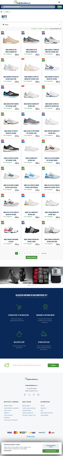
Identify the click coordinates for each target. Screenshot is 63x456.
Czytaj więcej (7, 450)
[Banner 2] (28, 285)
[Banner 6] (34, 285)
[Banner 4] (31, 285)
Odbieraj (53, 365)
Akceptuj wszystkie (51, 451)
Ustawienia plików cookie (50, 446)
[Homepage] (22, 2)
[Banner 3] (30, 285)
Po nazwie (34, 28)
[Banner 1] (27, 285)
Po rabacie (46, 28)
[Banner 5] (32, 285)
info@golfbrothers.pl (33, 390)
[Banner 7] (35, 285)
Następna (44, 253)
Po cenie (40, 28)
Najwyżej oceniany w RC (30, 441)
